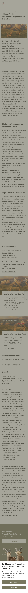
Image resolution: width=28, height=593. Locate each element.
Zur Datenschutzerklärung (8, 576)
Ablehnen (14, 587)
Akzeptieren (14, 582)
